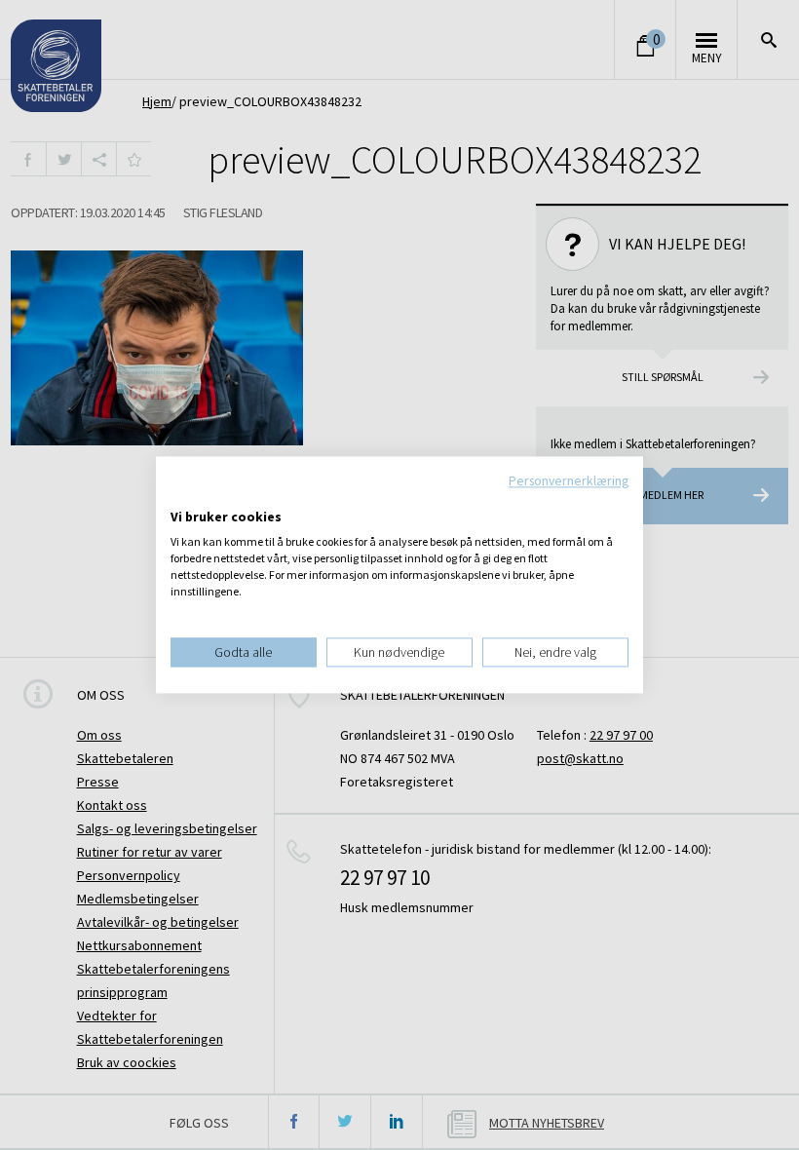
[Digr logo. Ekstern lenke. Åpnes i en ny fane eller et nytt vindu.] (184, 497)
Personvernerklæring (568, 480)
